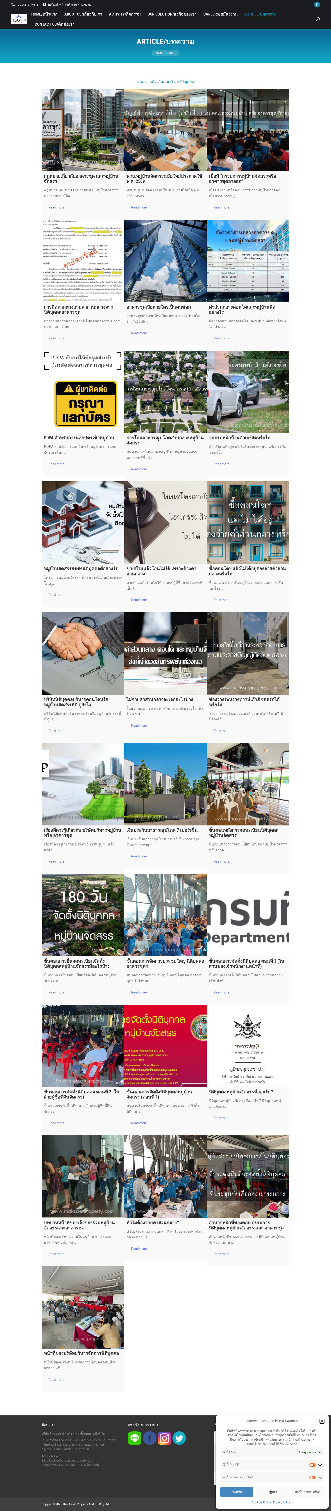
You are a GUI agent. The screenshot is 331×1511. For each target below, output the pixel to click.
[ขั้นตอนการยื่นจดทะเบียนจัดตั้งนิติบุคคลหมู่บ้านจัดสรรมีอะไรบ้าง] (83, 915)
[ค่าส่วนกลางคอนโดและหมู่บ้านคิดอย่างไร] (248, 261)
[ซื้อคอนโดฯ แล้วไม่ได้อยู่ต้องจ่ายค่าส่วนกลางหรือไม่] (248, 522)
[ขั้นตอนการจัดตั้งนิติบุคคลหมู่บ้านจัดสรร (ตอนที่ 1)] (165, 1046)
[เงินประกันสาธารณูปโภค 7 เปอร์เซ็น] (165, 784)
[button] (322, 1421)
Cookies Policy (261, 1502)
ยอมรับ (237, 1492)
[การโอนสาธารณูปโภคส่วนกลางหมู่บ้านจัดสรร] (165, 392)
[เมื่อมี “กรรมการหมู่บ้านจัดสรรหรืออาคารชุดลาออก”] (248, 130)
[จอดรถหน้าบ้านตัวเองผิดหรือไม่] (248, 392)
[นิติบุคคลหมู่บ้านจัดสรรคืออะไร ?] (248, 1046)
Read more (56, 207)
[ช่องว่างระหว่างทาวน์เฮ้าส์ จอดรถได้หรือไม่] (248, 653)
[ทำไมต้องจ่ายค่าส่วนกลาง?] (165, 1176)
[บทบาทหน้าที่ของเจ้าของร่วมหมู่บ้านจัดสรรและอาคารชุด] (83, 1176)
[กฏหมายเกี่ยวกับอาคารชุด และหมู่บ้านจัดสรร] (83, 130)
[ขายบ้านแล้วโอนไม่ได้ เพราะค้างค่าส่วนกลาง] (165, 522)
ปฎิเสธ (272, 1492)
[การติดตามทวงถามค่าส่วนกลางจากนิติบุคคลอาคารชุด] (83, 261)
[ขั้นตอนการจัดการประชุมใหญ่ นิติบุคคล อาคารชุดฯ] (165, 915)
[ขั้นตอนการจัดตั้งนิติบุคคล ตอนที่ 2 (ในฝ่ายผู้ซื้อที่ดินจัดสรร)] (83, 1046)
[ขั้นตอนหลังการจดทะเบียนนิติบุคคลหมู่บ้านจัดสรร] (248, 784)
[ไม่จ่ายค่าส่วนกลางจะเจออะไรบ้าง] (165, 653)
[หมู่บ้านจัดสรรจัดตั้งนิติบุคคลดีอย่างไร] (83, 522)
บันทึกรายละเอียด (307, 1492)
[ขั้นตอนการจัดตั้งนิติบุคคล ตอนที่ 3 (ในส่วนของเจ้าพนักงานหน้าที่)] (248, 915)
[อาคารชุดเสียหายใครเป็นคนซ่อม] (165, 261)
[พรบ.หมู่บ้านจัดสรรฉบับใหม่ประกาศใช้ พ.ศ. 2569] (165, 130)
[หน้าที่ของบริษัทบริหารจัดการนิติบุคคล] (83, 1307)
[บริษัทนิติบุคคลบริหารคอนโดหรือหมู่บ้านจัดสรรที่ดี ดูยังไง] (83, 653)
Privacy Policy (281, 1502)
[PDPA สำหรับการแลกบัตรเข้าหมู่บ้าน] (83, 392)
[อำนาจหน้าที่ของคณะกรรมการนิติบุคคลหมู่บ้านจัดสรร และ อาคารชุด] (248, 1176)
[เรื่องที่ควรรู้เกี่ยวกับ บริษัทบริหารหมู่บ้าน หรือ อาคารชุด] (83, 784)
